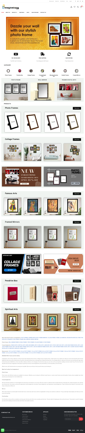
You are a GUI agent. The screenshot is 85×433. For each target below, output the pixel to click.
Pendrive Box (20, 75)
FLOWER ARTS (11, 348)
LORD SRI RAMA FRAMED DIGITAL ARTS (61, 346)
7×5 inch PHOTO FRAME (36, 351)
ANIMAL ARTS (23, 348)
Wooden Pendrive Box (54, 76)
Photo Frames (8, 75)
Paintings (21, 12)
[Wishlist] (75, 7)
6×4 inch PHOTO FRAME (26, 351)
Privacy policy (25, 417)
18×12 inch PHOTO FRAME (14, 351)
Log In (70, 1)
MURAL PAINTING (34, 339)
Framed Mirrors (76, 75)
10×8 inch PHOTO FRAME (69, 351)
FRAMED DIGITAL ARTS (34, 337)
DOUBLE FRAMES (23, 342)
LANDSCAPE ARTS (48, 345)
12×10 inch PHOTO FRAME (11, 352)
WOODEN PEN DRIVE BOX (72, 337)
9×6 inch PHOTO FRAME (58, 351)
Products (14, 12)
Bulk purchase (35, 12)
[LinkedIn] (83, 1)
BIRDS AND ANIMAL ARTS (31, 345)
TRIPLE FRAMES (30, 342)
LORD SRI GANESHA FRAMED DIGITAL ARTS (42, 346)
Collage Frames (31, 75)
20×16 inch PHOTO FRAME (46, 352)
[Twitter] (78, 1)
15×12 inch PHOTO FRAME (34, 352)
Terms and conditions (26, 419)
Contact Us (43, 12)
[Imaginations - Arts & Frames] (10, 6)
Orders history (25, 416)
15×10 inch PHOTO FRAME (22, 352)
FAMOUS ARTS (14, 345)
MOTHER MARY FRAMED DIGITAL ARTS (24, 346)
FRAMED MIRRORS (43, 337)
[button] (77, 108)
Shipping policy (25, 421)
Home (2, 12)
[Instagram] (80, 1)
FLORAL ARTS (40, 345)
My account (24, 414)
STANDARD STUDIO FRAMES (13, 339)
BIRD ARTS (17, 348)
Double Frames (65, 75)
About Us (57, 1)
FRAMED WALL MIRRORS (25, 339)
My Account (51, 1)
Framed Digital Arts (42, 76)
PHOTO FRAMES (24, 337)
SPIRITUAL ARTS (21, 345)
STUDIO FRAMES (46, 342)
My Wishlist (62, 1)
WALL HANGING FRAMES (14, 342)
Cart (67, 1)
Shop (28, 12)
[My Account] (71, 7)
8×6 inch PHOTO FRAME (47, 351)
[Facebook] (76, 1)
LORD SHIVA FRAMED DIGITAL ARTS (72, 345)
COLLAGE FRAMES (52, 337)
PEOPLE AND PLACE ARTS (58, 345)
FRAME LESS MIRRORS (61, 337)
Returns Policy (25, 423)
